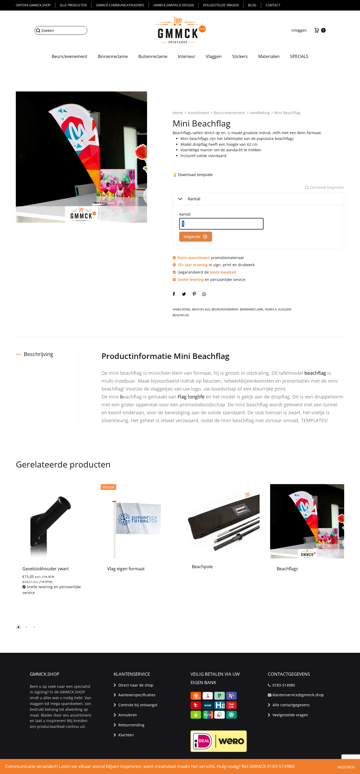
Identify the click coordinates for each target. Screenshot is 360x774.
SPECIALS (299, 56)
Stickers (240, 56)
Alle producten (73, 5)
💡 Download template (193, 174)
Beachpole (202, 566)
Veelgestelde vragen (221, 5)
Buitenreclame (152, 56)
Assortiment (198, 112)
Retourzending (131, 724)
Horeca (270, 309)
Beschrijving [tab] (38, 354)
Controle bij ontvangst (137, 704)
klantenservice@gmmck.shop (298, 694)
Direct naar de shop (135, 685)
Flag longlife (191, 396)
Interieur (186, 56)
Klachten (126, 734)
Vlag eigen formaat (126, 569)
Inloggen (299, 30)
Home (178, 112)
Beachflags (201, 309)
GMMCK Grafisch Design (173, 5)
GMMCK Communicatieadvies (120, 5)
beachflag (315, 373)
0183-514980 (284, 685)
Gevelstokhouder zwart (45, 569)
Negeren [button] (346, 767)
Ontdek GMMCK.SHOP (33, 5)
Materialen (269, 56)
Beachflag (181, 315)
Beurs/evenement (69, 56)
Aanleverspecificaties (136, 694)
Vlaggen (214, 56)
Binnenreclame (113, 56)
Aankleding (260, 112)
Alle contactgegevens (291, 704)
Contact (273, 5)
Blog (252, 5)
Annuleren (127, 714)
